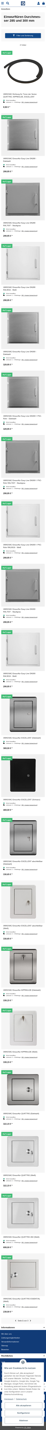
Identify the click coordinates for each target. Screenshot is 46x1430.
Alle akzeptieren (23, 1405)
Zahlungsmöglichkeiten (10, 1338)
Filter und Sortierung (24, 36)
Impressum (8, 1399)
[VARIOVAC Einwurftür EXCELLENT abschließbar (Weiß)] (23, 901)
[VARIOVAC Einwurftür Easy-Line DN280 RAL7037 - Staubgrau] (23, 199)
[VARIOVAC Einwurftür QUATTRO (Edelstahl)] (23, 1089)
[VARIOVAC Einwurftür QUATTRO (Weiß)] (23, 1151)
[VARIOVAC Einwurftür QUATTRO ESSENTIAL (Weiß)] (23, 1274)
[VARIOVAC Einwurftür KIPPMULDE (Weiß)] (23, 1027)
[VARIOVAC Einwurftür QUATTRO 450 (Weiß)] (23, 1213)
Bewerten (5, 1349)
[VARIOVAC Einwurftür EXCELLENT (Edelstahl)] (23, 714)
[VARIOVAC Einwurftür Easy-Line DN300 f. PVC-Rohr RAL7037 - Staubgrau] (23, 456)
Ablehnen (23, 1420)
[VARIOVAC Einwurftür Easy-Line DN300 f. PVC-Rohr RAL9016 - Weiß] (23, 520)
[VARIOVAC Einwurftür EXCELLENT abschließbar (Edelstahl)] (23, 837)
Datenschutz (21, 1399)
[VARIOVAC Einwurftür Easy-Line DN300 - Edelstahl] (23, 327)
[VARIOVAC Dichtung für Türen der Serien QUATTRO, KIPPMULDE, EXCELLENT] (23, 70)
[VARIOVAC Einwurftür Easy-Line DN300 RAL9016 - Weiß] (23, 649)
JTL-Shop (27, 1427)
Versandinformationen (10, 1342)
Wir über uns (6, 1334)
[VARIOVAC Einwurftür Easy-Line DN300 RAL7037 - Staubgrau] (23, 585)
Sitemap (4, 1346)
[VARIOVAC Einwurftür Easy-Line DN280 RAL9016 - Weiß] (23, 263)
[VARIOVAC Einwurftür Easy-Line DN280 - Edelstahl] (23, 134)
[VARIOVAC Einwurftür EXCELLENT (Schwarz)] (23, 775)
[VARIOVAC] (23, 3)
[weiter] (30, 1321)
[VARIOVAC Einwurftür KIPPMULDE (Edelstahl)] (23, 966)
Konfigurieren (23, 1413)
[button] (38, 3)
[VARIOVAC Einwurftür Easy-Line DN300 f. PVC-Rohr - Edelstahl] (23, 392)
